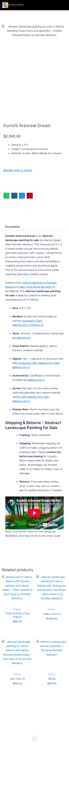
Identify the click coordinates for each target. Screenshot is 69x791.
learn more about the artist (35, 287)
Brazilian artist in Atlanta (18, 170)
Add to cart (15, 183)
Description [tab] (12, 226)
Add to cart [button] (17, 628)
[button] (62, 5)
